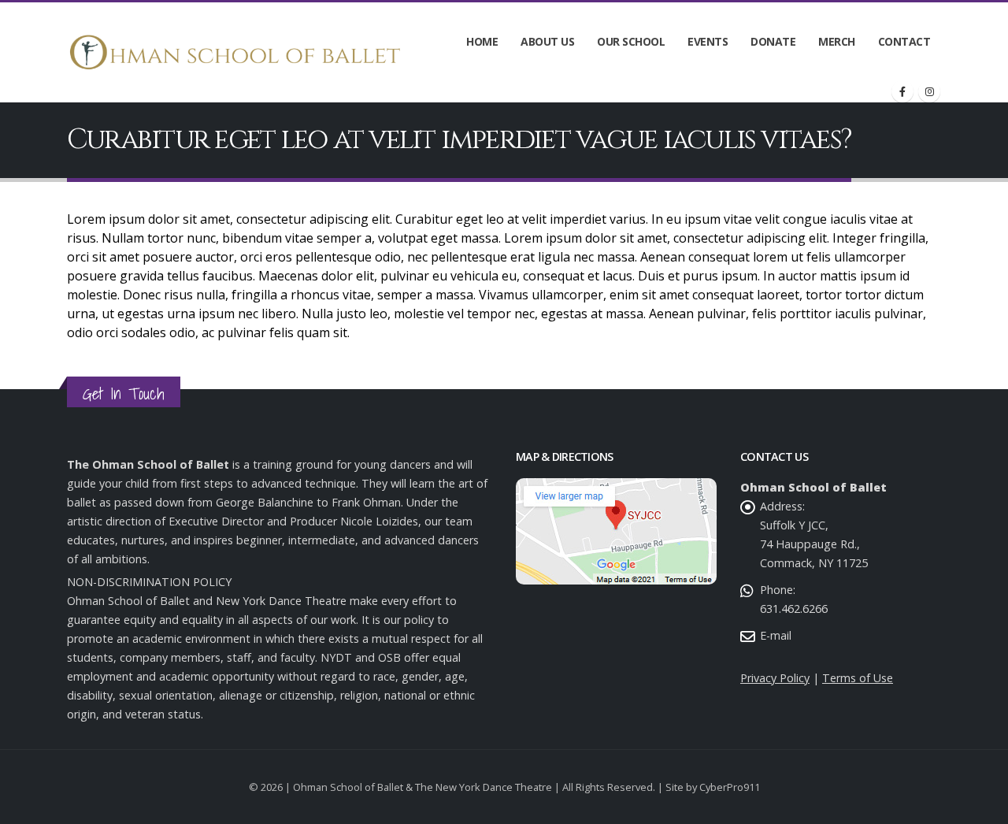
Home (482, 41)
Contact (904, 41)
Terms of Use (857, 677)
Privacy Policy (775, 677)
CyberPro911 (729, 787)
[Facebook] (902, 91)
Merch (836, 41)
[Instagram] (929, 91)
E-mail (775, 635)
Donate (772, 41)
